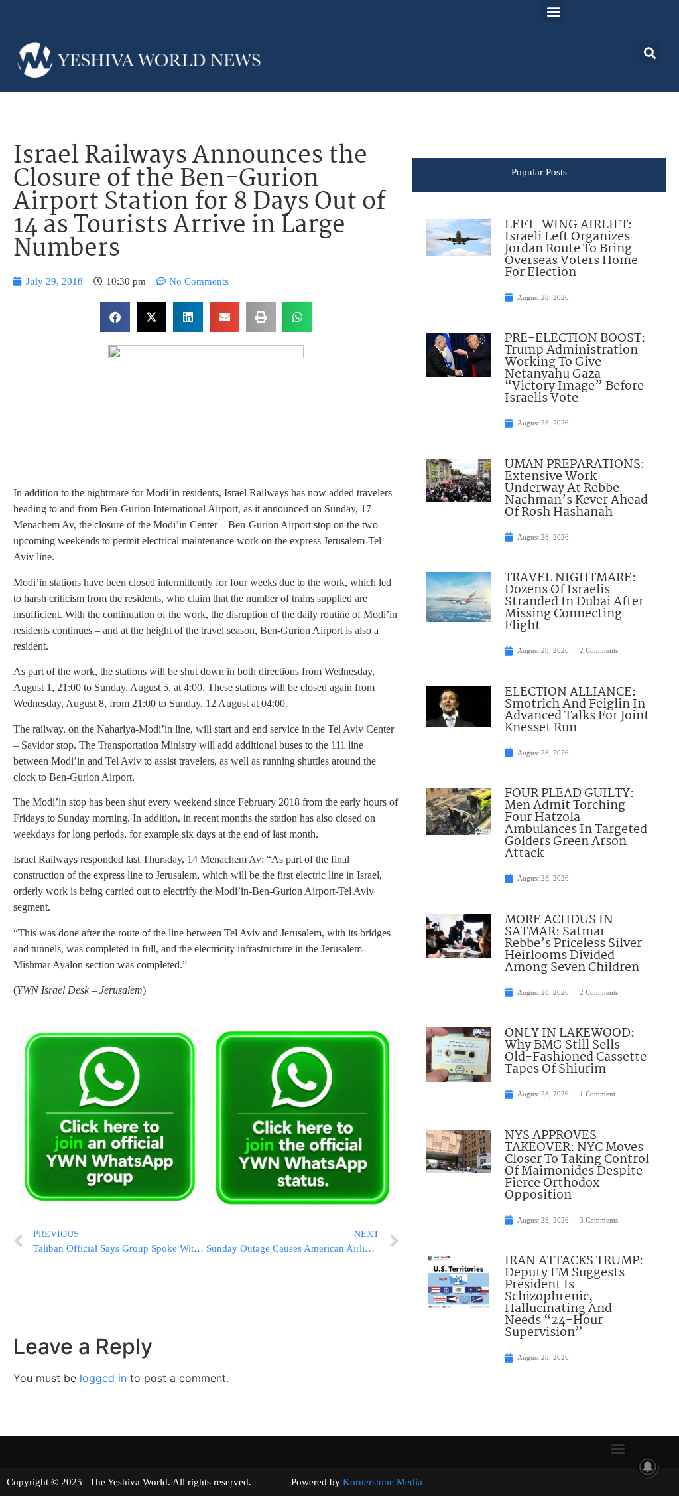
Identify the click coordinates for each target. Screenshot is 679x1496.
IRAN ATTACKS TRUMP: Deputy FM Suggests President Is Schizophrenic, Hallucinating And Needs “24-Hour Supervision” (574, 1297)
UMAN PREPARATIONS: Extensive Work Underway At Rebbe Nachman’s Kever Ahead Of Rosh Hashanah (576, 488)
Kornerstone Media (382, 1482)
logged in (103, 1377)
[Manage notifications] (647, 1466)
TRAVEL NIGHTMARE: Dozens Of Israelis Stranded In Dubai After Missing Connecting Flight (574, 602)
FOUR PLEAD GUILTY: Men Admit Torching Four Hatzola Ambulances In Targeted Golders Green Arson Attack (576, 823)
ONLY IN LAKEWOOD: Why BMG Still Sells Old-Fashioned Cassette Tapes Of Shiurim (576, 1051)
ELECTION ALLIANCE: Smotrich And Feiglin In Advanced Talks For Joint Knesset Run (577, 710)
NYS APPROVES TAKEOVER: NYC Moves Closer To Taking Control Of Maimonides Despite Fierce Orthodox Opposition (577, 1165)
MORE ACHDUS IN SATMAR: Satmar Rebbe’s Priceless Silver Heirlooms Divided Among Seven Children (573, 944)
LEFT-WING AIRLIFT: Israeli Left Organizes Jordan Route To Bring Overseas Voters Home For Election (571, 249)
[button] (553, 11)
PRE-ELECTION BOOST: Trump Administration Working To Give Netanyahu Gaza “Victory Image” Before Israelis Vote (575, 368)
